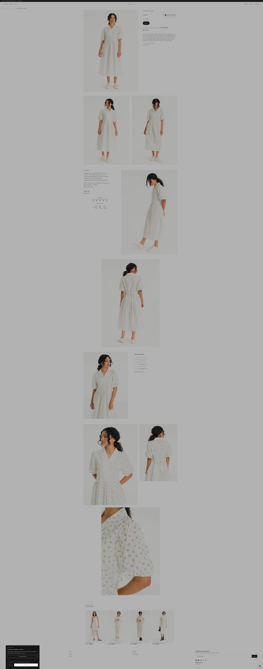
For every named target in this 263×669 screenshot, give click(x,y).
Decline (10, 665)
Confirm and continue (26, 664)
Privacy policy (27, 661)
